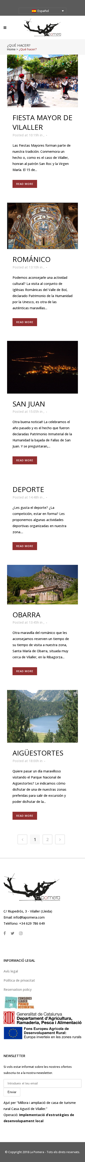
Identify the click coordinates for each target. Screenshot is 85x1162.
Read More (24, 184)
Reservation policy (18, 989)
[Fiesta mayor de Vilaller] (42, 81)
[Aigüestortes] (42, 716)
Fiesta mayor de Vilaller (42, 122)
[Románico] (42, 226)
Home (11, 49)
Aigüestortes (38, 753)
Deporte (28, 489)
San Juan (29, 404)
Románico (32, 259)
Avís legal (11, 971)
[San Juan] (42, 367)
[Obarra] (42, 584)
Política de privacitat (19, 980)
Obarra (26, 614)
